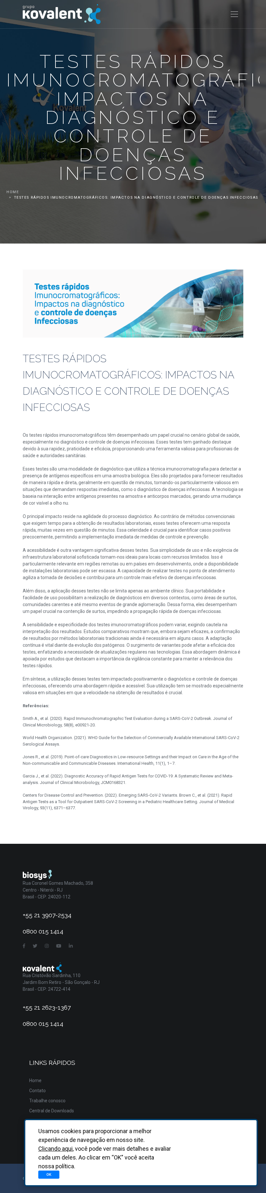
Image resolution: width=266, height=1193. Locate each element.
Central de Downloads (51, 1110)
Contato (37, 1090)
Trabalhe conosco (47, 1100)
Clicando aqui (55, 1148)
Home (12, 192)
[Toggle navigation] (234, 14)
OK (48, 1174)
